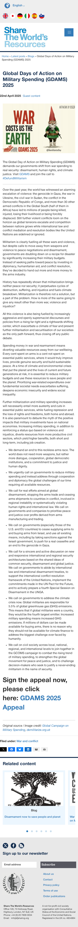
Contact (48, 880)
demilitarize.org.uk (38, 730)
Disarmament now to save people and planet (32, 817)
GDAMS (24, 174)
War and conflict (27, 741)
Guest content (31, 96)
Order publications (54, 896)
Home (5, 56)
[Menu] (68, 32)
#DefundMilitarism (15, 178)
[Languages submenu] (24, 6)
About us (48, 874)
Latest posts (18, 56)
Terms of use (50, 891)
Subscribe (48, 865)
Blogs (31, 56)
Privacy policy (51, 885)
